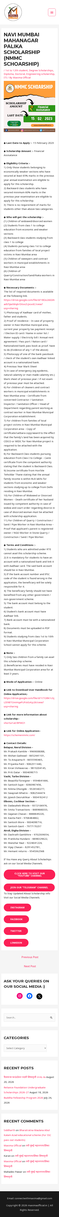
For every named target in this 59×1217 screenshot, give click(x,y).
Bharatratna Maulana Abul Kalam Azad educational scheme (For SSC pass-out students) (27, 1135)
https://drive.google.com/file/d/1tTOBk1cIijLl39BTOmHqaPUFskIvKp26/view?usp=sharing (29, 702)
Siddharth (9, 1130)
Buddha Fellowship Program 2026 (23, 1097)
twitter (15, 930)
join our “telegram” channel (29, 887)
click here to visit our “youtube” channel (29, 874)
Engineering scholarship (40, 73)
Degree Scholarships (41, 70)
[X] (39, 996)
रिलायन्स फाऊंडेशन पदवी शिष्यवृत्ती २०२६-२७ (25, 1077)
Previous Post (29, 957)
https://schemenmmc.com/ (19, 735)
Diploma (9, 73)
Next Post (30, 966)
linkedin (16, 942)
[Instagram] (20, 996)
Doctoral (20, 73)
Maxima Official (12, 1145)
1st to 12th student (16, 70)
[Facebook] (29, 996)
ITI (5, 77)
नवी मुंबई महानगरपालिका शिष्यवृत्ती (31, 1155)
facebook (16, 919)
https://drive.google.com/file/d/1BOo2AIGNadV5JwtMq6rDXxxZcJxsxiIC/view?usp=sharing (29, 304)
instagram (17, 907)
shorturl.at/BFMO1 (14, 722)
